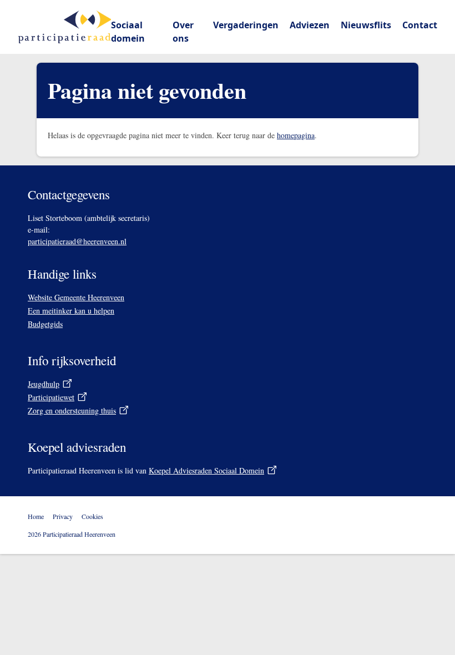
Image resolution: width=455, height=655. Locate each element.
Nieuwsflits (366, 25)
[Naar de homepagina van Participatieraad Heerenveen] (64, 27)
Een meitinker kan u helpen (71, 310)
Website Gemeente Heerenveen (76, 297)
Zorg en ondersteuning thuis (72, 410)
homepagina (296, 135)
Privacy (63, 516)
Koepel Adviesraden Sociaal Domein (213, 470)
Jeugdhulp (43, 384)
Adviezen (310, 25)
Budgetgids (45, 324)
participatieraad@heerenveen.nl (77, 241)
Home (36, 516)
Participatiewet (51, 397)
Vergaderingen (246, 25)
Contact (419, 25)
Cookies (92, 516)
